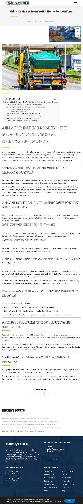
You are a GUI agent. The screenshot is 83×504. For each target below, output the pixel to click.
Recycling (48, 481)
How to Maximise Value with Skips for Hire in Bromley (24, 116)
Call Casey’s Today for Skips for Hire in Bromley (22, 121)
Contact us (66, 474)
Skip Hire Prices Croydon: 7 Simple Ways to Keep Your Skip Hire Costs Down (26, 418)
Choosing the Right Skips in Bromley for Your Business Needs (26, 107)
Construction (50, 478)
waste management (44, 155)
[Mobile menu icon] (75, 3)
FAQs (46, 491)
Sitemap (65, 487)
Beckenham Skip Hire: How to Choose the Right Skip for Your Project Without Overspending (31, 428)
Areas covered (68, 471)
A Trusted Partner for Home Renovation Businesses (23, 118)
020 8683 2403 (53, 460)
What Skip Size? (50, 487)
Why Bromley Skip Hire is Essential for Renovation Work (25, 105)
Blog (63, 491)
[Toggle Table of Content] (55, 99)
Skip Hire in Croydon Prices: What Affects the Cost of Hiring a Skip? (23, 431)
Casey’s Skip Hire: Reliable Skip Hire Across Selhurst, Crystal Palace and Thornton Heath (30, 421)
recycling (37, 344)
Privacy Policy (67, 481)
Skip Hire (48, 471)
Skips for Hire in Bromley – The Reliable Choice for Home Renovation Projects (31, 102)
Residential (49, 474)
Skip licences (49, 484)
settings (58, 501)
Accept (69, 501)
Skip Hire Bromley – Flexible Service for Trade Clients (24, 113)
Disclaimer (66, 478)
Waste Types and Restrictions (19, 111)
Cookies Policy (68, 484)
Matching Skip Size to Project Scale (20, 109)
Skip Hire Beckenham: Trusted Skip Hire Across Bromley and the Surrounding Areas (28, 425)
